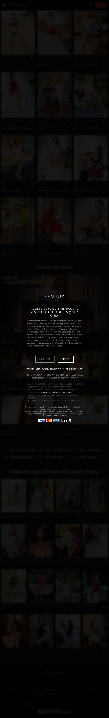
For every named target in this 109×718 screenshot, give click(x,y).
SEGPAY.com (59, 413)
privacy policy (66, 392)
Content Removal (59, 416)
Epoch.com (38, 411)
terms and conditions (48, 392)
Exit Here (45, 359)
